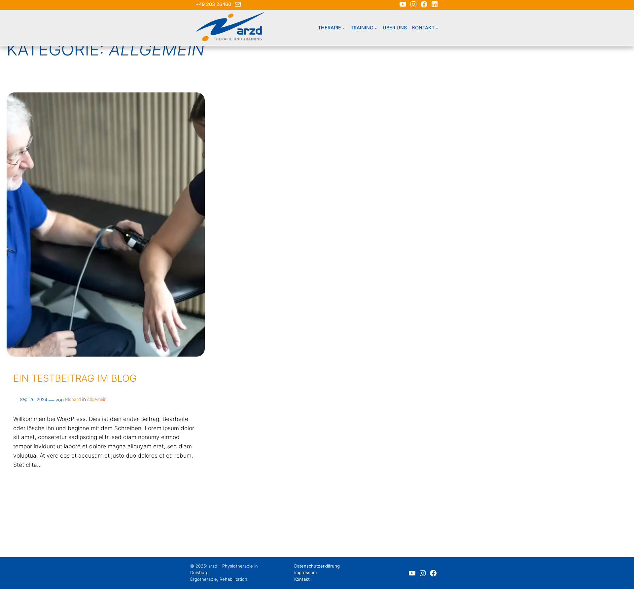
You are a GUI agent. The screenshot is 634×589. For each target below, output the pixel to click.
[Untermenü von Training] (375, 27)
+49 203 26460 (213, 4)
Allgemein (97, 399)
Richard (73, 399)
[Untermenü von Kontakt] (437, 27)
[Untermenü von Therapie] (343, 27)
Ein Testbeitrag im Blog (75, 378)
